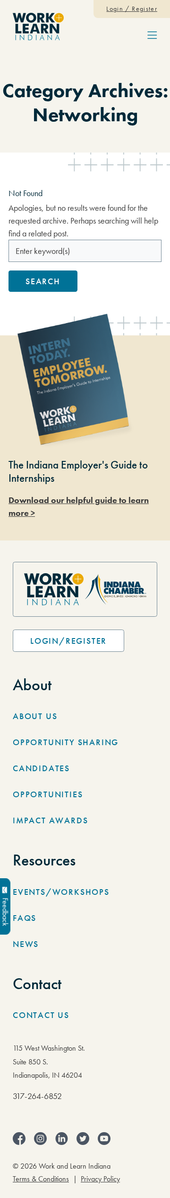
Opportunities (48, 794)
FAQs (24, 917)
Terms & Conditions (41, 1179)
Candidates (41, 768)
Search (43, 281)
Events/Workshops (61, 891)
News (26, 943)
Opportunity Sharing (66, 742)
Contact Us (41, 1014)
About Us (35, 716)
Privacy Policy (100, 1179)
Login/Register (68, 640)
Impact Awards (50, 820)
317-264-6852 (37, 1095)
